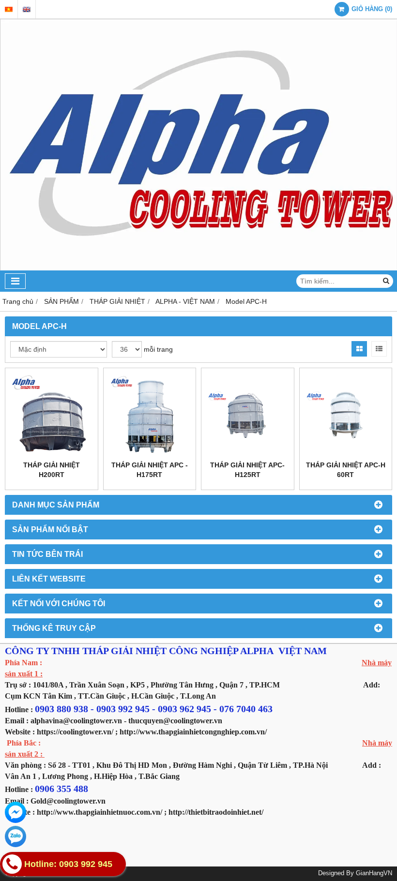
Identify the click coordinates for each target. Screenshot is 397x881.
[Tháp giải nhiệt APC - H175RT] (149, 414)
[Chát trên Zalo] (15, 836)
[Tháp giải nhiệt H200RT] (51, 414)
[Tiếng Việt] (9, 9)
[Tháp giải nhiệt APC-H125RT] (247, 414)
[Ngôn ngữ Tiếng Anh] (27, 9)
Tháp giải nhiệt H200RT (51, 469)
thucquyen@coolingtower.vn (175, 721)
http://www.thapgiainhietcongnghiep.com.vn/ (193, 732)
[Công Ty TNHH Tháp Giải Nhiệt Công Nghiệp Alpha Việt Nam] (198, 268)
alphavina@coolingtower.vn (76, 721)
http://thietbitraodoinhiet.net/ (215, 812)
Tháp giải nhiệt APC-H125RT (247, 469)
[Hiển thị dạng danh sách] (379, 349)
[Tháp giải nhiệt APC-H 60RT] (346, 414)
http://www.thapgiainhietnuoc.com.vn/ (99, 812)
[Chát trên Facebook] (15, 812)
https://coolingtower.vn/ (75, 732)
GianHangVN (374, 873)
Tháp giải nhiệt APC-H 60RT (345, 469)
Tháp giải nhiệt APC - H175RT (149, 469)
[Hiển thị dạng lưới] (359, 349)
